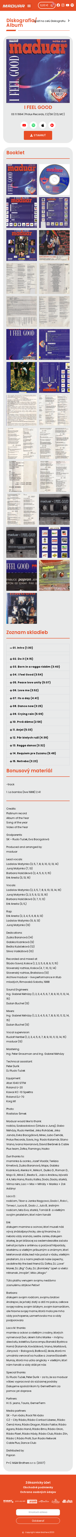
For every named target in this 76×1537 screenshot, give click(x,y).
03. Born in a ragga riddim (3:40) (36, 666)
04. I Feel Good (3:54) (28, 674)
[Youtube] (67, 5)
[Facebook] (58, 5)
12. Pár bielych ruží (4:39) (30, 737)
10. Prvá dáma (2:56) (27, 722)
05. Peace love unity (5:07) (32, 682)
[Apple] (42, 125)
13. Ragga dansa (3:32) (29, 745)
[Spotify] (72, 5)
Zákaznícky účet (38, 1482)
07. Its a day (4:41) (26, 698)
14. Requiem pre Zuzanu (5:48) (34, 753)
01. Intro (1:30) (23, 648)
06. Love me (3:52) (26, 690)
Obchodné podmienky (38, 1487)
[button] (29, 6)
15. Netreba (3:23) (25, 761)
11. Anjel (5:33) (23, 729)
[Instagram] (63, 5)
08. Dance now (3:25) (28, 706)
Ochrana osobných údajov (38, 1492)
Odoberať (38, 1521)
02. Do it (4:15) (23, 659)
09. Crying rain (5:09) (28, 714)
